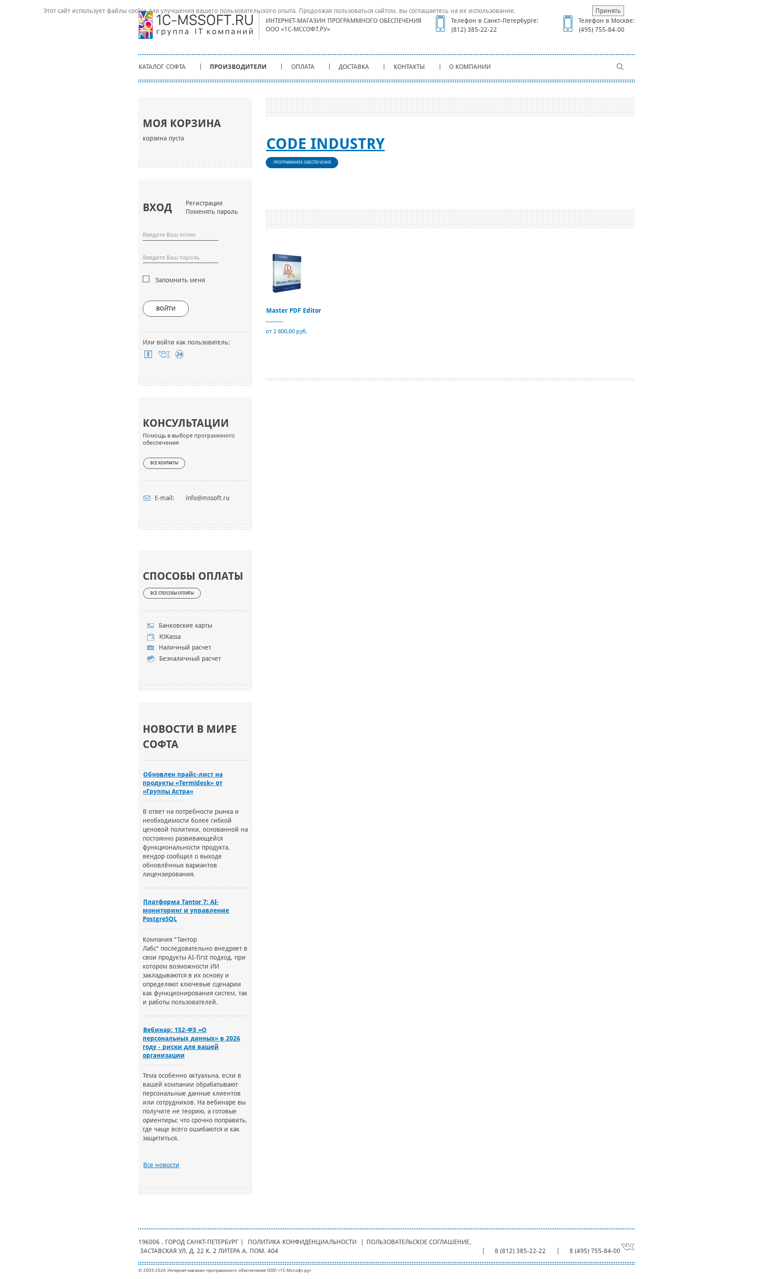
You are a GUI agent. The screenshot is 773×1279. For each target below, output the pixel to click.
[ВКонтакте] (164, 354)
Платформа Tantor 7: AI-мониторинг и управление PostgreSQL (186, 910)
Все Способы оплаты (172, 593)
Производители (238, 66)
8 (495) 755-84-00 (594, 1250)
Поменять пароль (212, 211)
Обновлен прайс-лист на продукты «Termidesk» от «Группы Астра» (183, 783)
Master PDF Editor (293, 310)
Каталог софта (162, 66)
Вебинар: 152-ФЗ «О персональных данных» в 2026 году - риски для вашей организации (191, 1042)
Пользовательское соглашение (417, 1241)
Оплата (302, 66)
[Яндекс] (148, 354)
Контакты (409, 66)
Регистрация (204, 203)
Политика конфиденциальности (302, 1241)
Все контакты (164, 463)
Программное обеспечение (302, 162)
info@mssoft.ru (207, 497)
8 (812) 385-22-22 (520, 1250)
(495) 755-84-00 (601, 29)
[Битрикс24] (179, 354)
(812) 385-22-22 (474, 29)
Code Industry (325, 144)
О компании (470, 66)
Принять (608, 10)
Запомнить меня (180, 280)
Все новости (161, 1165)
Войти (165, 308)
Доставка (354, 66)
